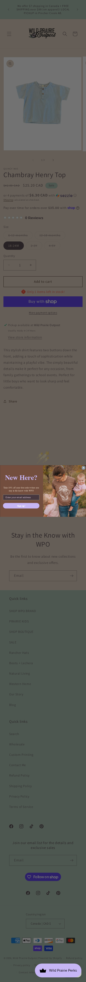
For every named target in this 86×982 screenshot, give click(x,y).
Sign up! (21, 505)
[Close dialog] (83, 467)
